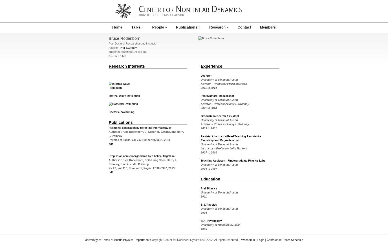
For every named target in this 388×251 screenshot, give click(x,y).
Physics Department (136, 240)
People (159, 27)
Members (268, 27)
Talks (137, 27)
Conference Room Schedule (285, 240)
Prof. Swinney (128, 47)
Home (117, 27)
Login (260, 240)
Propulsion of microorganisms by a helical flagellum (142, 156)
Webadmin (248, 240)
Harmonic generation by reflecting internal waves (140, 127)
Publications (188, 27)
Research (219, 27)
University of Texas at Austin (103, 240)
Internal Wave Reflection (124, 96)
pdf (111, 144)
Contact (244, 27)
